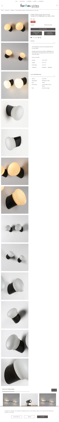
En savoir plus (16, 417)
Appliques (12, 10)
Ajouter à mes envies (36, 33)
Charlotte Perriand (48, 25)
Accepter (42, 417)
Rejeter (29, 417)
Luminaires (7, 10)
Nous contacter (43, 29)
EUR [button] (16, 1)
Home (2, 10)
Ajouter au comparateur (50, 33)
